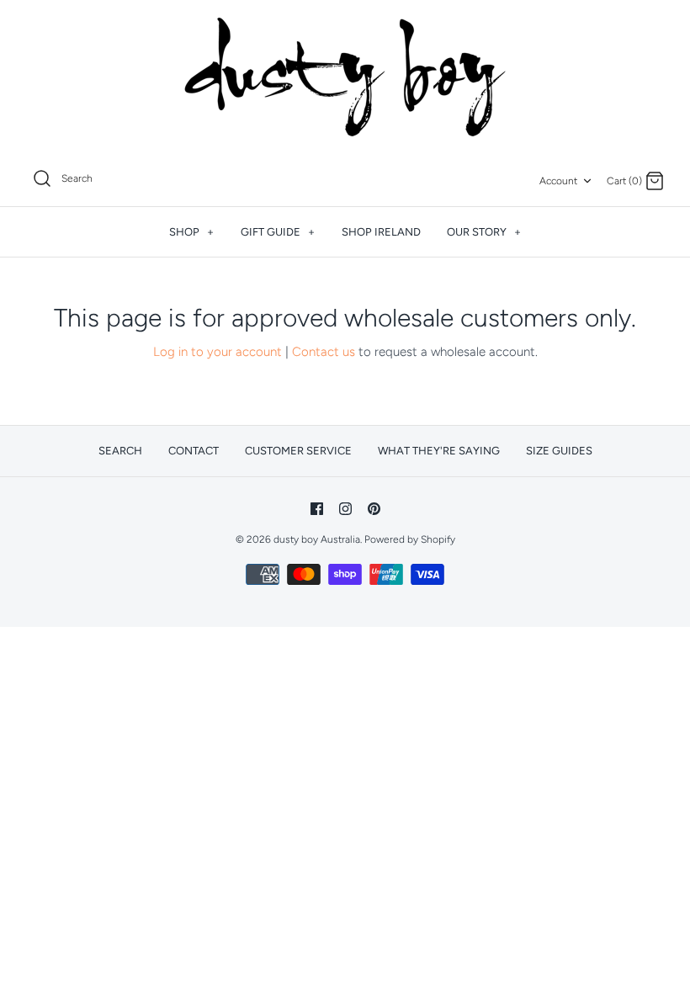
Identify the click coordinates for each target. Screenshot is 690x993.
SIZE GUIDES (559, 450)
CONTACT (193, 450)
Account (558, 181)
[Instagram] (345, 508)
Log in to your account (217, 351)
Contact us (323, 351)
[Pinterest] (374, 508)
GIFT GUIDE (278, 232)
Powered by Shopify (409, 539)
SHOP (191, 232)
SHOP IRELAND (381, 232)
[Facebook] (316, 508)
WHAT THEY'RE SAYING (439, 450)
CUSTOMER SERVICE (298, 450)
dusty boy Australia (316, 539)
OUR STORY (484, 232)
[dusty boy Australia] (345, 77)
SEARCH (120, 450)
